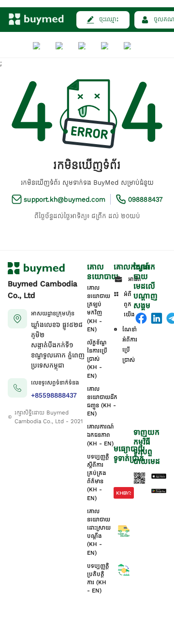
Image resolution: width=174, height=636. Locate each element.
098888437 (145, 199)
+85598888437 (54, 395)
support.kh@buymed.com (64, 199)
